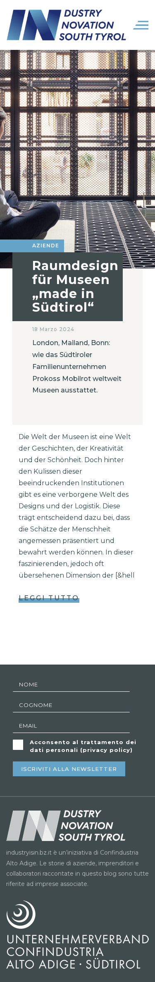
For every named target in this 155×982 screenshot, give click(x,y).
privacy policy (106, 750)
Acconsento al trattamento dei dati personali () (83, 746)
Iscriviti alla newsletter (69, 769)
